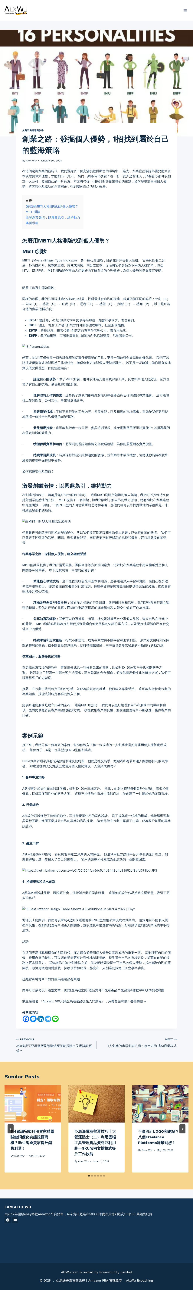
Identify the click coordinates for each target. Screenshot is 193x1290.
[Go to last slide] (11, 1128)
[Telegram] (48, 1019)
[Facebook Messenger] (33, 1019)
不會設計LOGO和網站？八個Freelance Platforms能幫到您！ (158, 1137)
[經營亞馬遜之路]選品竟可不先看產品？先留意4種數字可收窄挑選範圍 (114, 990)
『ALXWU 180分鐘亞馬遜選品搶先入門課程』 (72, 1001)
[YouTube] (15, 1220)
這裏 (35, 288)
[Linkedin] (40, 1019)
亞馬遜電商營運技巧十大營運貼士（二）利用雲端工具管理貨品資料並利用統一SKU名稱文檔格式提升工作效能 (95, 1142)
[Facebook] (26, 1019)
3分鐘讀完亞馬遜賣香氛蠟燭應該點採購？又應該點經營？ (54, 1045)
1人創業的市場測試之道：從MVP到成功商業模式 (142, 1043)
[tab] (89, 1176)
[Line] (55, 1019)
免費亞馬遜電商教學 (33, 130)
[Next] (182, 1128)
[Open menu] (185, 10)
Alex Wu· (31, 160)
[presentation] (33, 1104)
